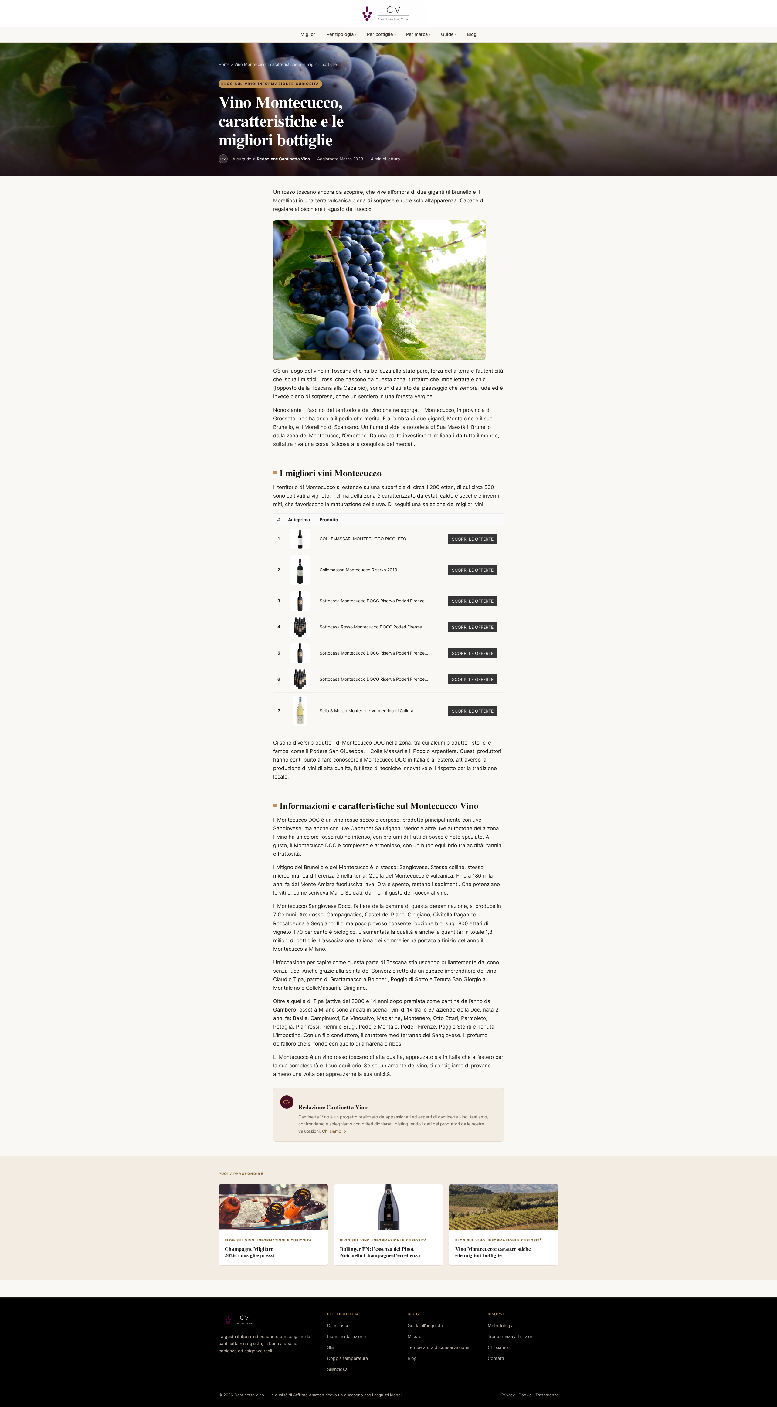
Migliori (308, 34)
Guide (447, 34)
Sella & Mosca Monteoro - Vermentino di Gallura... (368, 710)
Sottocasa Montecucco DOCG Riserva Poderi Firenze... (374, 600)
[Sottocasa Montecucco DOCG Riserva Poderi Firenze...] (300, 601)
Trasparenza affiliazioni (511, 1336)
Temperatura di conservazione (438, 1347)
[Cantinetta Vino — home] (388, 13)
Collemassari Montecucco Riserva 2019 (358, 569)
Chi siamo (498, 1347)
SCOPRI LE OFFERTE (473, 539)
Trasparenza (546, 1394)
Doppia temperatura (347, 1358)
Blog (472, 34)
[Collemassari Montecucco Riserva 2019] (300, 570)
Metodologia (501, 1325)
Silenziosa (337, 1369)
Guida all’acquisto (425, 1325)
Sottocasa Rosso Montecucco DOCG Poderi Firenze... (373, 626)
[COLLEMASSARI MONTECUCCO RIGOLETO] (300, 539)
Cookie (525, 1394)
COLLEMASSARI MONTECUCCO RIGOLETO (363, 538)
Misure (414, 1336)
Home (224, 64)
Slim (331, 1347)
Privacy (508, 1394)
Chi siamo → (334, 1131)
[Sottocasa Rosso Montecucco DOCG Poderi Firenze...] (300, 627)
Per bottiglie (380, 34)
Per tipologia (340, 34)
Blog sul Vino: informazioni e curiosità (270, 84)
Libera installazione (346, 1336)
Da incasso (338, 1325)
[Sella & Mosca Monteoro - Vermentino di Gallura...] (300, 711)
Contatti (496, 1358)
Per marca (417, 34)
